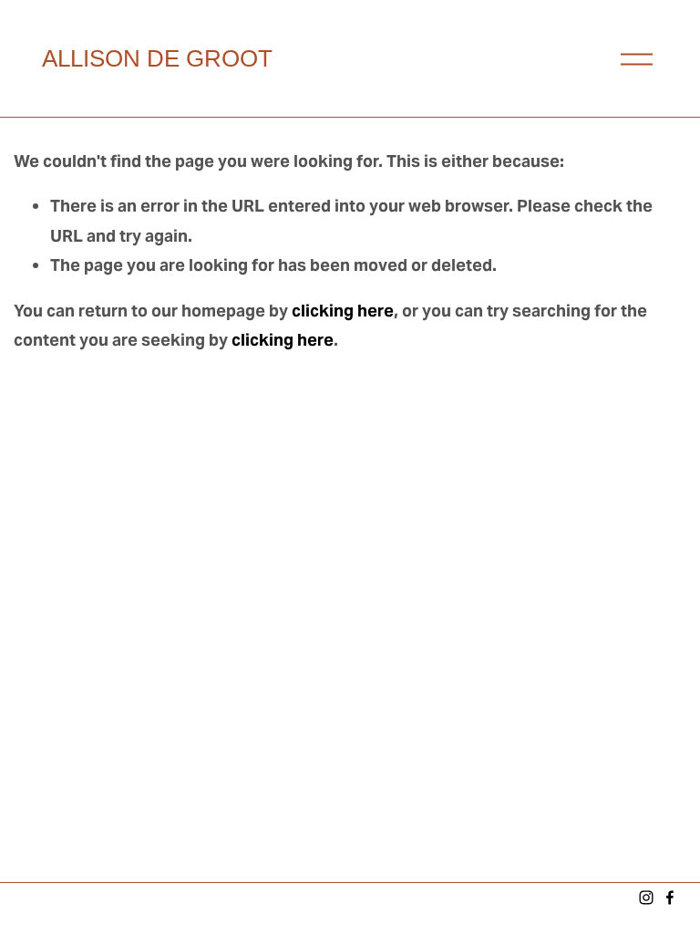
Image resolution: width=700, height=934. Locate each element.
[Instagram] (646, 897)
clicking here (343, 310)
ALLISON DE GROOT (157, 58)
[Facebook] (670, 897)
